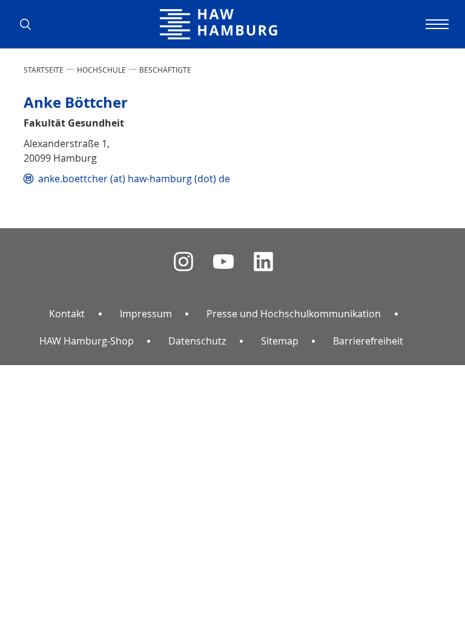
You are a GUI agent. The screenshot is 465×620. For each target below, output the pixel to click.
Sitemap (279, 341)
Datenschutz (197, 341)
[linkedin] (263, 262)
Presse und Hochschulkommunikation (293, 313)
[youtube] (223, 262)
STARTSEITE (44, 69)
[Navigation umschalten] (435, 24)
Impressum (146, 313)
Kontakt (67, 313)
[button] (30, 24)
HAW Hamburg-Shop (86, 341)
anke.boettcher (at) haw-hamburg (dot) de (134, 178)
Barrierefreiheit (368, 341)
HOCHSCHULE (101, 69)
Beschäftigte (165, 69)
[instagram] (183, 262)
